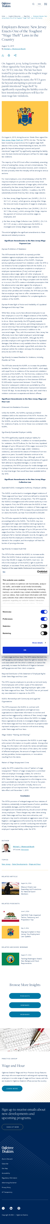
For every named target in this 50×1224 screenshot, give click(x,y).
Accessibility (6, 1173)
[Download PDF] (3, 55)
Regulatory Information (9, 1178)
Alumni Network (7, 1159)
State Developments (19, 864)
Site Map (5, 1168)
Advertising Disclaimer (9, 1182)
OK (25, 650)
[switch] (44, 619)
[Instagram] (18, 1208)
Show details (37, 643)
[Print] (9, 55)
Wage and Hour (35, 864)
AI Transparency (7, 1192)
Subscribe (5, 1163)
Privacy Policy (6, 1187)
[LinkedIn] (11, 1208)
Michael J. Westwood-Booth (15, 48)
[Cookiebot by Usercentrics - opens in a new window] (37, 571)
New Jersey (6, 864)
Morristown (25, 849)
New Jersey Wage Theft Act (12, 140)
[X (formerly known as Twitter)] (3, 1208)
